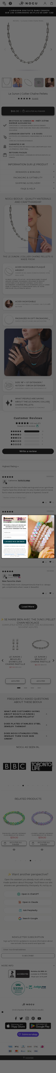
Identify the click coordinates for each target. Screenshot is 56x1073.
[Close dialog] (53, 516)
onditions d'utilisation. (21, 554)
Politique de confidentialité (9, 554)
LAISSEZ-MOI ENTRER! (15, 541)
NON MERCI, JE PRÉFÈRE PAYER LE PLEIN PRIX (14, 546)
